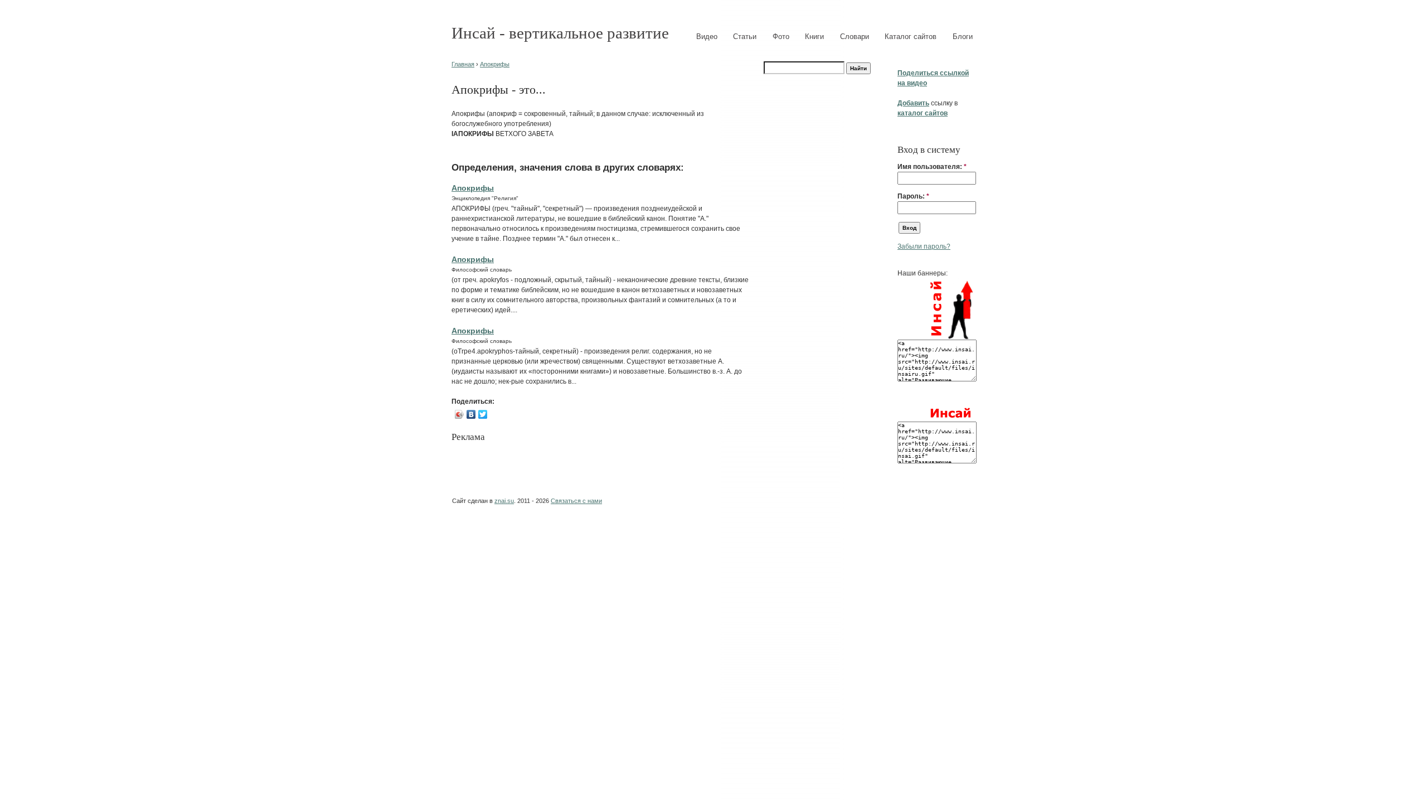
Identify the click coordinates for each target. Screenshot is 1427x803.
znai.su (504, 500)
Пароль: (913, 196)
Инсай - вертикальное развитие (560, 33)
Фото (781, 36)
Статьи (744, 36)
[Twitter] (483, 414)
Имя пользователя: (932, 167)
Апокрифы (494, 64)
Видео (706, 36)
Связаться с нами (576, 500)
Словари (854, 36)
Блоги (963, 36)
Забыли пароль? (923, 246)
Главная (463, 64)
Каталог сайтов (910, 36)
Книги (814, 36)
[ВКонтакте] (471, 414)
